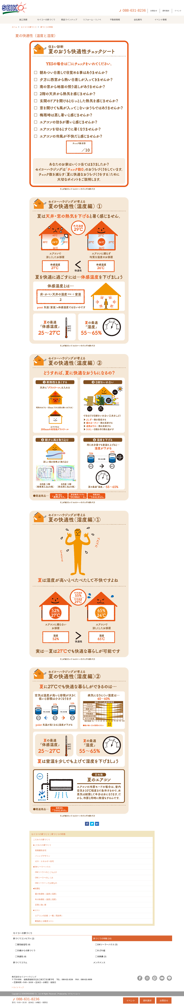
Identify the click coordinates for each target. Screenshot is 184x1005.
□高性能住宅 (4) (21, 944)
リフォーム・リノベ (92, 19)
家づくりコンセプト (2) (23, 938)
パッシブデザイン (41, 856)
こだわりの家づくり (41, 839)
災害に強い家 (39, 905)
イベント (177, 10)
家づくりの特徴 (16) (102, 938)
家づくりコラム (20, 962)
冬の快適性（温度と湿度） (45, 899)
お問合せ (153, 10)
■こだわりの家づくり (42, 845)
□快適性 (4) (19, 956)
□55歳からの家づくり (24, 950)
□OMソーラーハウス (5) (105, 944)
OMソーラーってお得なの (45, 883)
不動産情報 (115, 19)
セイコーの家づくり (46, 19)
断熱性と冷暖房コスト (43, 921)
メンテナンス (99, 962)
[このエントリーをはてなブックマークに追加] (97, 824)
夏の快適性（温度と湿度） (45, 894)
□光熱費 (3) (99, 956)
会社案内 (138, 19)
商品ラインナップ (69, 19)
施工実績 (23, 19)
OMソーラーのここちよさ (45, 872)
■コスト (36, 910)
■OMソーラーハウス (42, 867)
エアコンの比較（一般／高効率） (48, 916)
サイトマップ (18, 987)
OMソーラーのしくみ (43, 878)
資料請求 (165, 10)
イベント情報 (161, 19)
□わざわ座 (99, 950)
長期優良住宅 (39, 850)
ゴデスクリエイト (73, 994)
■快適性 (36, 888)
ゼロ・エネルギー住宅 (43, 861)
